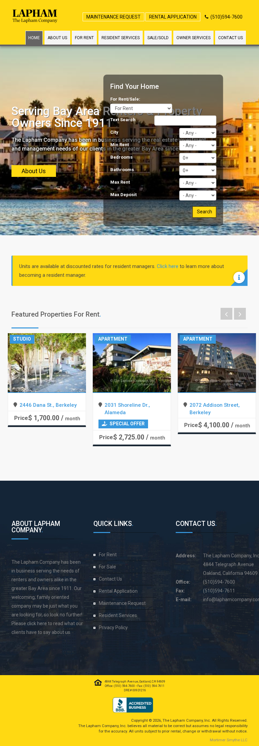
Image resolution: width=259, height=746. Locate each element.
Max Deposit (123, 194)
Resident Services (121, 37)
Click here (167, 266)
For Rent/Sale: (125, 99)
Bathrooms (122, 169)
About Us (57, 37)
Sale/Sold (158, 37)
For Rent (84, 37)
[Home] (35, 16)
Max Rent (120, 182)
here (42, 623)
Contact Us (230, 37)
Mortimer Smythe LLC (229, 740)
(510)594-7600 (226, 17)
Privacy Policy (113, 627)
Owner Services (193, 37)
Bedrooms (121, 157)
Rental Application (173, 17)
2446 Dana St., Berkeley (48, 405)
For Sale (107, 566)
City (114, 132)
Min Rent (119, 144)
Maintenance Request (113, 17)
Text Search (123, 119)
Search (204, 211)
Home (34, 37)
